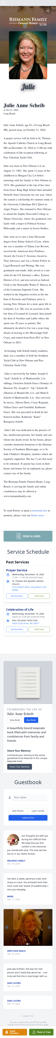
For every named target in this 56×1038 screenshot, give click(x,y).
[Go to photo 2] (29, 944)
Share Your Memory (19, 766)
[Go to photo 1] (27, 944)
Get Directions (17, 596)
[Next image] (49, 927)
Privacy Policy (19, 1024)
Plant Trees (39, 596)
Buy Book (31, 720)
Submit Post (28, 817)
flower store (37, 515)
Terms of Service (36, 1024)
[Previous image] (6, 927)
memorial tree (39, 510)
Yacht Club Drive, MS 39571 (25, 623)
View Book (15, 720)
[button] (28, 927)
